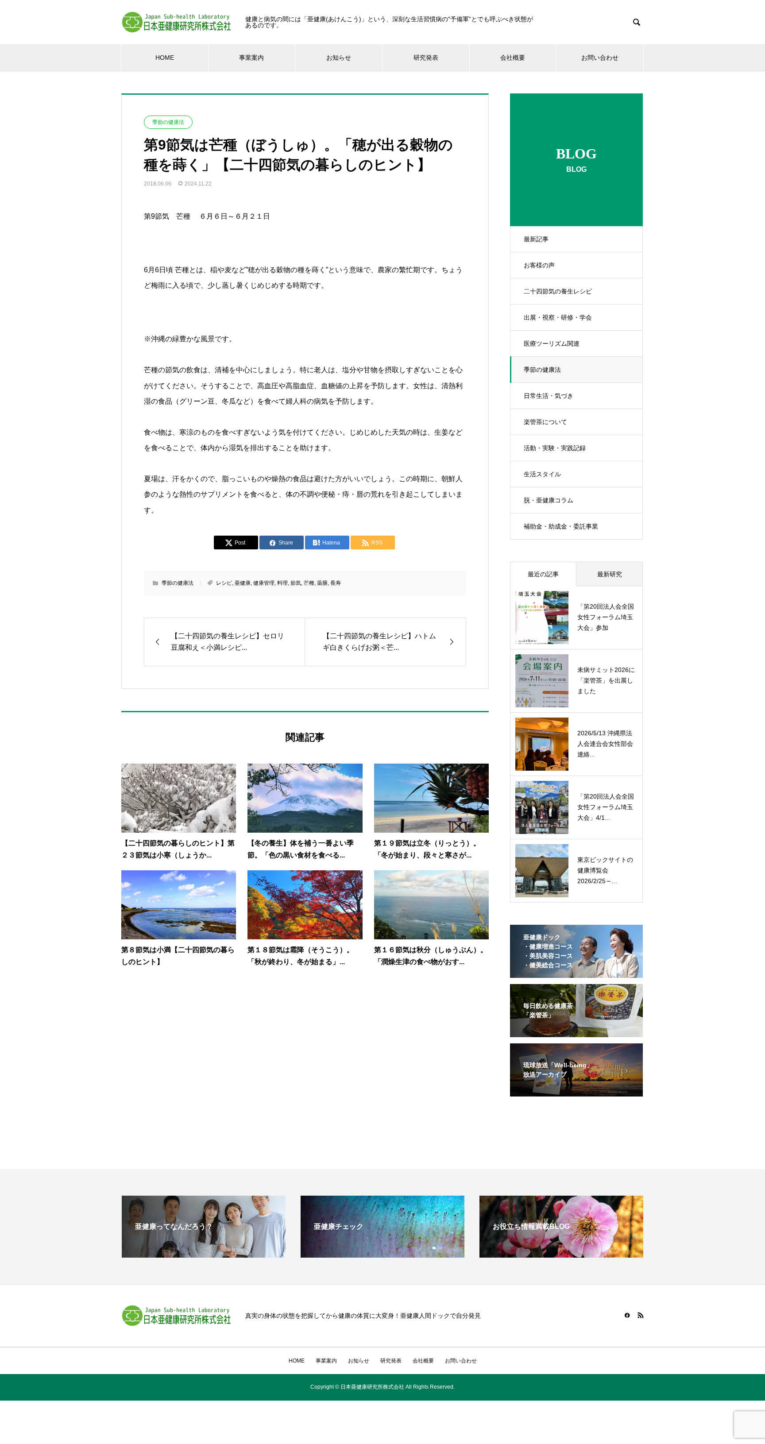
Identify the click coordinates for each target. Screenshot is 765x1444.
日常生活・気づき (548, 395)
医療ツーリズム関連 (552, 343)
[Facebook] (627, 1315)
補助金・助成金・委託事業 (561, 526)
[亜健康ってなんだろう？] (204, 1254)
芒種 (309, 583)
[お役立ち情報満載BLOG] (561, 1254)
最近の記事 (543, 574)
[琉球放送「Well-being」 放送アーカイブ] (576, 1090)
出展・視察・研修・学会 (558, 317)
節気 (295, 583)
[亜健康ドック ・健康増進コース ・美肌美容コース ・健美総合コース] (576, 972)
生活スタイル (542, 474)
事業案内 (251, 57)
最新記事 (536, 239)
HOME (164, 57)
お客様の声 (539, 265)
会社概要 (512, 57)
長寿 (335, 583)
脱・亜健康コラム (548, 500)
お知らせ (338, 57)
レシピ (224, 583)
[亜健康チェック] (382, 1254)
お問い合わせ (599, 57)
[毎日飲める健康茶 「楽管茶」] (576, 1031)
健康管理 (263, 583)
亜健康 (243, 583)
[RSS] (641, 1315)
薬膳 (322, 583)
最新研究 (609, 574)
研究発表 (425, 57)
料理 (282, 583)
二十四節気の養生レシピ (558, 291)
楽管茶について (545, 421)
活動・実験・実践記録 (555, 448)
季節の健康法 (542, 369)
